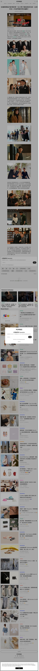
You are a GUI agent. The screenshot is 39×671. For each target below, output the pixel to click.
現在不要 (19, 341)
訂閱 (30, 337)
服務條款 (21, 339)
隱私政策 (24, 339)
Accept (19, 668)
